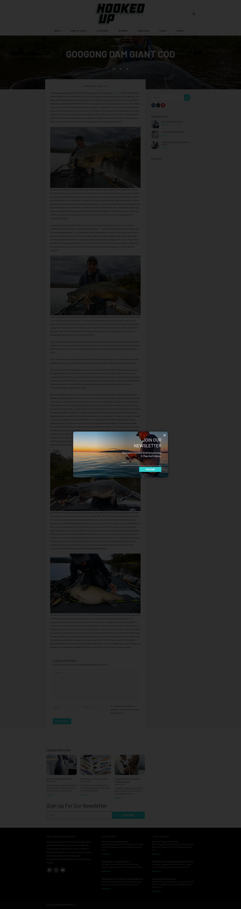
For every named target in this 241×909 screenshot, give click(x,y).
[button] (164, 435)
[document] (120, 454)
